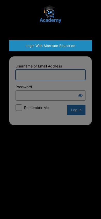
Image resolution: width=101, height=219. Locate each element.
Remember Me (36, 107)
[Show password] (80, 95)
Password (24, 87)
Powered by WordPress (50, 16)
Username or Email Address (39, 66)
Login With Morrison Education (50, 46)
